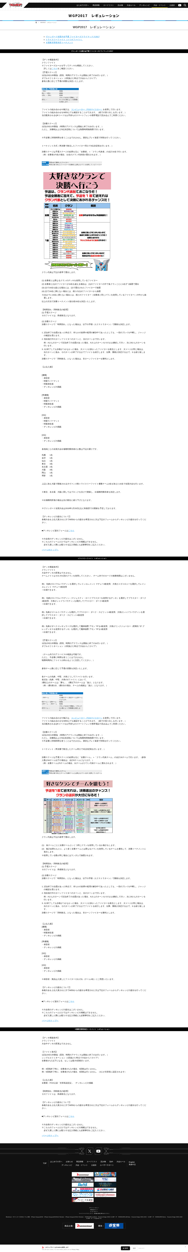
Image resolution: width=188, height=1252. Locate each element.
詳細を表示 (141, 1248)
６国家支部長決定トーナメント (59, 42)
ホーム (36, 22)
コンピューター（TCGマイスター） (87, 109)
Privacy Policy (75, 1249)
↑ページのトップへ (50, 550)
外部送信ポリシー (94, 1209)
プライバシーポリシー (94, 1207)
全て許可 (125, 1248)
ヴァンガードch (180, 5)
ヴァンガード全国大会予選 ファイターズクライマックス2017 (73, 37)
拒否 (134, 1248)
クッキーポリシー (94, 1211)
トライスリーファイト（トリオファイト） (64, 40)
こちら (54, 68)
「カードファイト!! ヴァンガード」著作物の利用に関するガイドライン (94, 1213)
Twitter (89, 1151)
